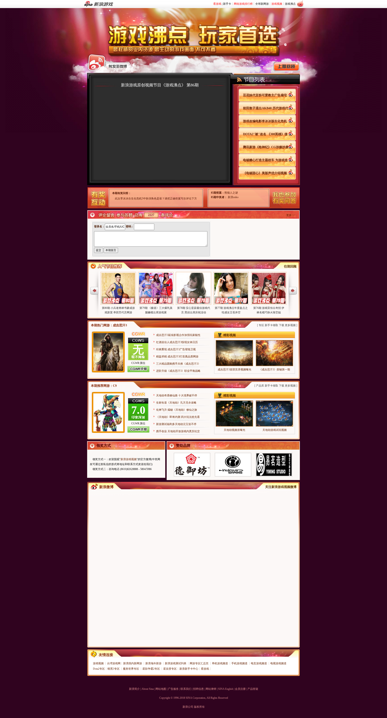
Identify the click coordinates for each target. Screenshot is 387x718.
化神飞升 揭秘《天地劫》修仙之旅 (176, 409)
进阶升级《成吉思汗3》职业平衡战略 (178, 370)
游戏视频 (98, 663)
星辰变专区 (170, 668)
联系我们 (186, 688)
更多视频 (290, 325)
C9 (115, 385)
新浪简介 (134, 688)
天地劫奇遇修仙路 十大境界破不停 (176, 395)
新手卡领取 (271, 325)
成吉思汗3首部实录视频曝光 (234, 369)
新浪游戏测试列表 (176, 663)
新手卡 (227, 3)
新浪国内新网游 (133, 663)
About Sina (148, 688)
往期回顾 (290, 266)
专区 (261, 325)
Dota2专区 (99, 668)
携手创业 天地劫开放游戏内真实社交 (178, 431)
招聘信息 (198, 688)
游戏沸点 (290, 3)
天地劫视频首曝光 (234, 430)
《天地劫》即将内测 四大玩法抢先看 (178, 417)
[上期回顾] (286, 66)
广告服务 (173, 688)
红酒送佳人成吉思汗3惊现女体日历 (177, 342)
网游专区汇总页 (199, 663)
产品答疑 (252, 688)
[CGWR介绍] (138, 371)
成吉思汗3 (120, 325)
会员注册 (240, 688)
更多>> (290, 215)
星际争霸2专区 (151, 668)
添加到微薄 (296, 95)
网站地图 (160, 688)
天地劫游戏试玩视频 (274, 430)
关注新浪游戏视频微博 (281, 487)
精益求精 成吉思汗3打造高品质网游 (177, 356)
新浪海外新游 (153, 663)
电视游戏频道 (278, 663)
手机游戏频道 (239, 663)
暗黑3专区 (114, 668)
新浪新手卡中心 (188, 668)
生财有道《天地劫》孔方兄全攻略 (176, 402)
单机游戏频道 (220, 663)
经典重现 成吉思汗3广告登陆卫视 (176, 349)
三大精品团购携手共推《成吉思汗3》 (178, 363)
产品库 (260, 385)
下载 (281, 325)
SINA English (225, 688)
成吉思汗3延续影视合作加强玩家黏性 (178, 335)
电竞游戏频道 (259, 663)
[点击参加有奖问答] (282, 198)
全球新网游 (262, 3)
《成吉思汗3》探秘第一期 (274, 369)
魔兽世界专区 (131, 668)
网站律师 (211, 688)
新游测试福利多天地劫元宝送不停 (176, 424)
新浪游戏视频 (128, 459)
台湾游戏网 (113, 663)
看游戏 (205, 668)
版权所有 (199, 706)
